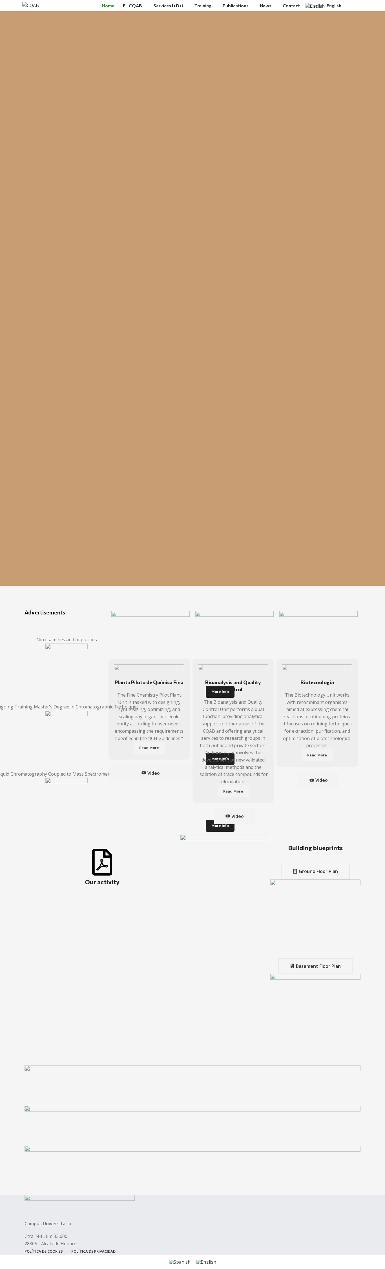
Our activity (102, 882)
